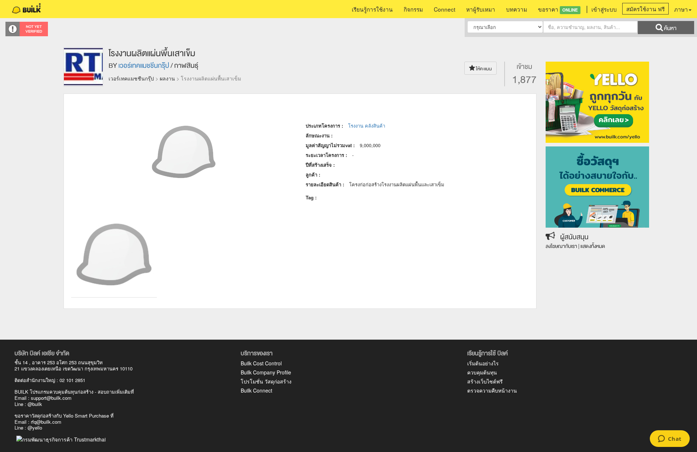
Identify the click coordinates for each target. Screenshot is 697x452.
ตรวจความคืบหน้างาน (492, 390)
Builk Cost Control (261, 363)
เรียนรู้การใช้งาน (372, 9)
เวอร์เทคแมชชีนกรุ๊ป (143, 65)
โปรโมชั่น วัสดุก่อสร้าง (266, 381)
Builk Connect (256, 390)
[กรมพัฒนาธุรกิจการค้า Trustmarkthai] (60, 438)
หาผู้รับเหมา (480, 9)
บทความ (516, 9)
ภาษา (681, 9)
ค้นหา (669, 28)
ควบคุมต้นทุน (482, 372)
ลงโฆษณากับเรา (561, 246)
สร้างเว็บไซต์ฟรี (485, 381)
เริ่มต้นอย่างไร (483, 363)
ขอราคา (558, 9)
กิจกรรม (413, 9)
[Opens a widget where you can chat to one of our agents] (669, 439)
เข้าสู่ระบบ (604, 9)
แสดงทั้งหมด (592, 246)
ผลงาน (167, 78)
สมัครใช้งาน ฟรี (645, 9)
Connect (444, 9)
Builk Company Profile (266, 372)
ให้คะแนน (483, 69)
